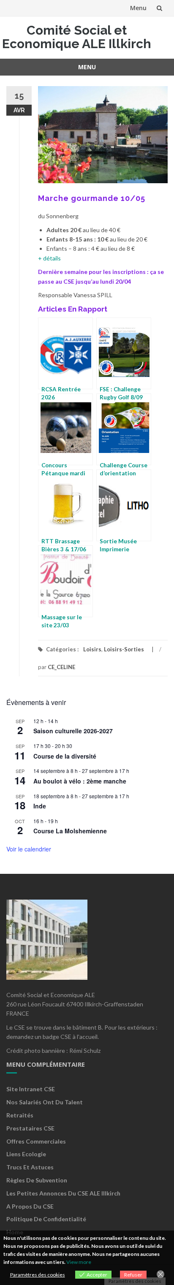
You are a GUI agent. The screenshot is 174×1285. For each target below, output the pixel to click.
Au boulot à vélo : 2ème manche (79, 781)
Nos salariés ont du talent (44, 1102)
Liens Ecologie (26, 1154)
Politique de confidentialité (46, 1219)
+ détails (49, 258)
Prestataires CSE (30, 1128)
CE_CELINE (61, 667)
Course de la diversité (64, 756)
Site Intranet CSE (30, 1089)
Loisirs (92, 649)
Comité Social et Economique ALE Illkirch (76, 37)
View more (78, 1262)
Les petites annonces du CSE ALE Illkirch (63, 1193)
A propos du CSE (30, 1206)
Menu (138, 8)
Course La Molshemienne (70, 831)
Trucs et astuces (30, 1167)
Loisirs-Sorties (124, 649)
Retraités (19, 1115)
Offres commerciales (36, 1141)
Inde (39, 806)
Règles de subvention (36, 1180)
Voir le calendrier (28, 849)
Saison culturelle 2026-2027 (73, 731)
